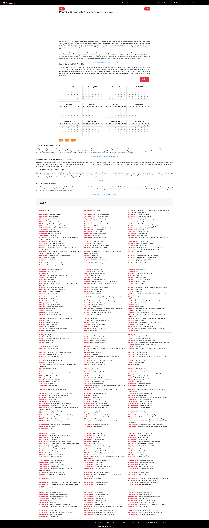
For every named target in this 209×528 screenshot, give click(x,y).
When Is (165, 2)
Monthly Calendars (144, 2)
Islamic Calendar (132, 2)
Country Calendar (189, 2)
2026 (62, 9)
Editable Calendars (176, 2)
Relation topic (201, 2)
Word (67, 140)
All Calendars (157, 2)
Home (124, 2)
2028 (147, 9)
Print (144, 79)
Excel (73, 140)
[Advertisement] (104, 27)
